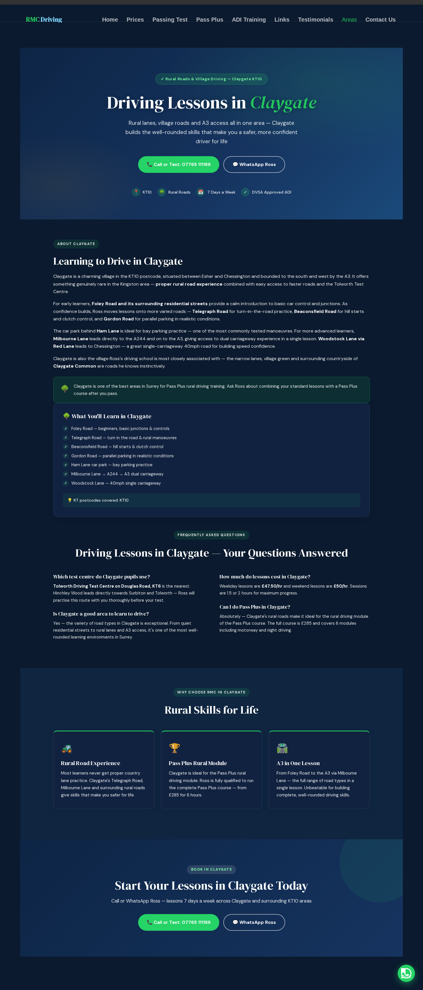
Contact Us (380, 19)
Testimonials (315, 19)
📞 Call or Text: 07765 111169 (179, 164)
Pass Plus (209, 19)
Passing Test (170, 19)
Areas (349, 19)
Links (282, 19)
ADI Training (249, 19)
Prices (135, 19)
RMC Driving (44, 19)
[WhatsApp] (406, 973)
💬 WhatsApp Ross (254, 164)
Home (110, 19)
